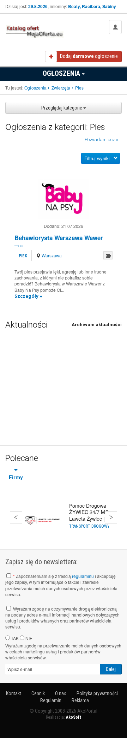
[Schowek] (108, 255)
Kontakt (13, 693)
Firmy (16, 477)
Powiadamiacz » (101, 139)
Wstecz (16, 517)
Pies (23, 255)
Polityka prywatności (97, 693)
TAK (14, 638)
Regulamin (50, 700)
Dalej (111, 517)
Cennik (38, 693)
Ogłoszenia (62, 73)
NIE (28, 638)
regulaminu (83, 576)
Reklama (80, 700)
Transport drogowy (89, 526)
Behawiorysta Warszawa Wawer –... (58, 241)
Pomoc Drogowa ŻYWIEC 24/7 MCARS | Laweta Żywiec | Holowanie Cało (95, 515)
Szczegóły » (28, 296)
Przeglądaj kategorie (62, 108)
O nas (60, 693)
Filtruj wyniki (97, 158)
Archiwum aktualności (97, 324)
